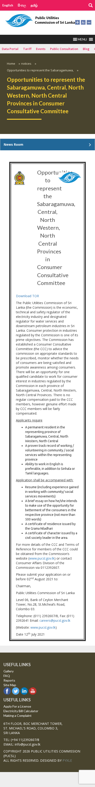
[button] (82, 39)
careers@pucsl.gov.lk (54, 620)
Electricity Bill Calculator (20, 711)
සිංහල (22, 5)
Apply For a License (17, 706)
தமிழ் (34, 5)
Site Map (9, 685)
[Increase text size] (77, 22)
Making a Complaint (17, 715)
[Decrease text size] (89, 22)
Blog (86, 49)
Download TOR (27, 296)
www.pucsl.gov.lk (41, 558)
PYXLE (67, 760)
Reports (9, 680)
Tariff (27, 49)
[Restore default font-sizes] (83, 22)
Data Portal (10, 49)
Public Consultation (64, 49)
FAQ (6, 676)
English (7, 5)
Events (40, 49)
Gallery (8, 671)
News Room (13, 144)
